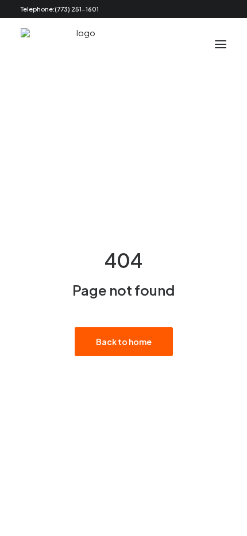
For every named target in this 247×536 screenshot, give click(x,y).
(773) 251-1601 (77, 9)
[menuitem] (200, 9)
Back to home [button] (124, 341)
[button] (200, 9)
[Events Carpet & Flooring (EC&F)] (81, 44)
